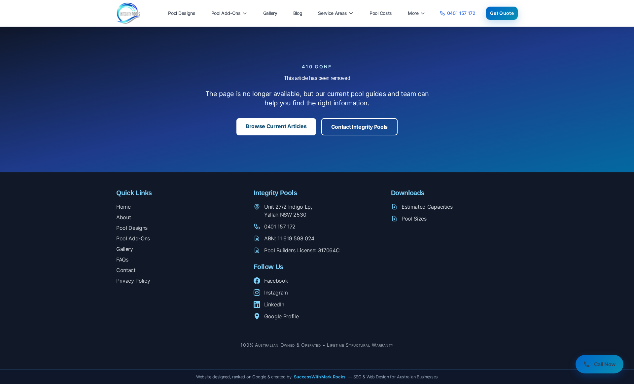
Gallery (270, 13)
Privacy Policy (133, 280)
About (123, 217)
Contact (126, 270)
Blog (297, 13)
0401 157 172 (461, 13)
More (413, 13)
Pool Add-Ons (226, 13)
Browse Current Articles (276, 126)
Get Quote (502, 13)
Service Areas (332, 13)
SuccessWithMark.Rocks (319, 376)
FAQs (122, 259)
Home (123, 206)
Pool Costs (381, 13)
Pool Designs (181, 13)
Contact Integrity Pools (359, 126)
